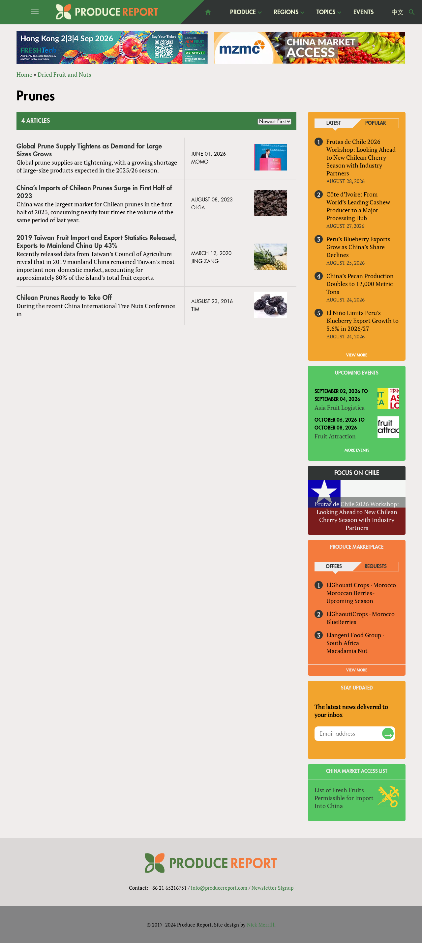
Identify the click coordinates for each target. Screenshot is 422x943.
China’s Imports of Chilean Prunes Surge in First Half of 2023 (94, 192)
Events (363, 12)
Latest (333, 123)
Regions (286, 12)
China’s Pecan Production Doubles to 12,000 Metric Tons (360, 284)
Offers (334, 566)
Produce (243, 12)
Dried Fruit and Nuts (64, 74)
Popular (375, 123)
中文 (398, 12)
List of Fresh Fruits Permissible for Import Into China (344, 798)
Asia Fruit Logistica (340, 407)
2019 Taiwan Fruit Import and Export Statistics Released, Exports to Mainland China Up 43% (96, 241)
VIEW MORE (356, 355)
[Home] (107, 12)
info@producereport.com (219, 887)
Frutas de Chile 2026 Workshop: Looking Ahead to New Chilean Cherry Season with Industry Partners (361, 157)
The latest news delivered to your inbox (351, 711)
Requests (376, 566)
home (208, 12)
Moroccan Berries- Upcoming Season (350, 597)
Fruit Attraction (335, 436)
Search (412, 12)
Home (24, 74)
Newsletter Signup (272, 887)
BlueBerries (341, 622)
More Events (357, 450)
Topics (325, 12)
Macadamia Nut (347, 651)
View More (356, 670)
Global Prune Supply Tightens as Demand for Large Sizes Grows (89, 150)
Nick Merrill (260, 924)
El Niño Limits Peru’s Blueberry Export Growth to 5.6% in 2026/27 (362, 320)
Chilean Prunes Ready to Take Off (64, 297)
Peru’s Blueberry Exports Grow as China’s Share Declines (358, 247)
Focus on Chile (356, 473)
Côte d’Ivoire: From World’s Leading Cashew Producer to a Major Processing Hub (358, 206)
